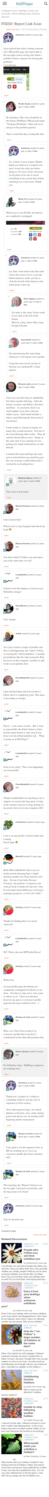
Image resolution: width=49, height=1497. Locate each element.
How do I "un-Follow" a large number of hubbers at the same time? (32, 1339)
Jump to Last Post (12, 29)
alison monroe (22, 1052)
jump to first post (40, 1235)
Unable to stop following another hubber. (33, 1411)
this (33, 107)
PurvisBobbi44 (22, 678)
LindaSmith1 (21, 575)
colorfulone (21, 822)
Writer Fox (23, 199)
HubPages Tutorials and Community (31, 1285)
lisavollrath (26, 340)
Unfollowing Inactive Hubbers (31, 1379)
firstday (19, 907)
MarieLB (19, 856)
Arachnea (20, 35)
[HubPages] (24, 4)
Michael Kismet (23, 506)
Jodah (18, 634)
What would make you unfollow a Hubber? (31, 1447)
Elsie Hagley (29, 299)
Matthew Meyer (25, 478)
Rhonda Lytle (24, 384)
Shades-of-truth (23, 1017)
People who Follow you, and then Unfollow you (32, 1254)
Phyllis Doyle (24, 104)
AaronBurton (21, 606)
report (6, 95)
